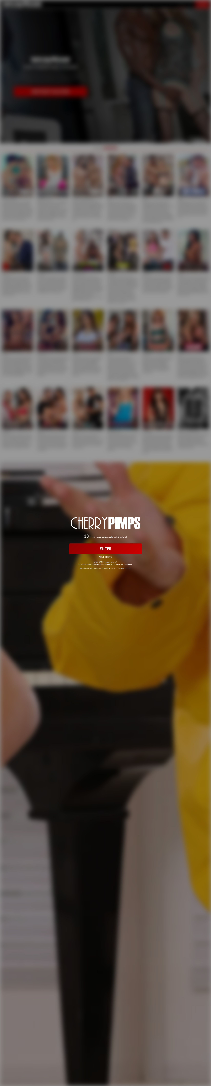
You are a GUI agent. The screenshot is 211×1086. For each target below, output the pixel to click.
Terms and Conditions (123, 564)
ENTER (105, 548)
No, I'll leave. (105, 556)
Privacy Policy (106, 564)
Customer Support (124, 568)
